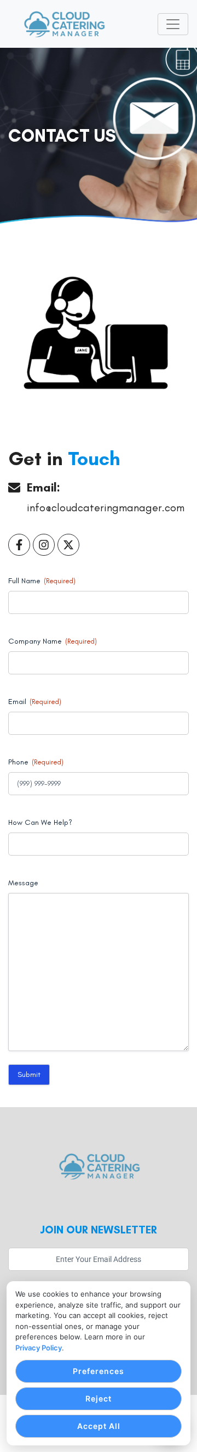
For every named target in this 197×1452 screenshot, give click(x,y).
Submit (29, 1074)
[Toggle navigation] (173, 24)
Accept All (98, 1426)
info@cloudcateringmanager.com (105, 507)
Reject (98, 1398)
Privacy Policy (38, 1347)
